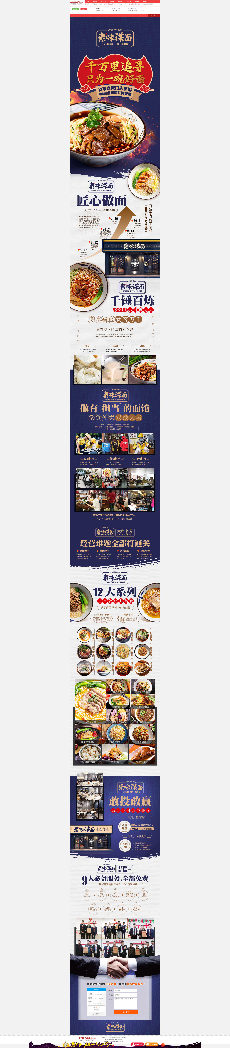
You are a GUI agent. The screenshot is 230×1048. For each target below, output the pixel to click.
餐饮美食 (95, 1)
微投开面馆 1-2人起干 (97, 4)
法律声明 (97, 1014)
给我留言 (75, 9)
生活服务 (137, 1)
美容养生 (112, 1)
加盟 (135, 8)
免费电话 (137, 1044)
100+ (119, 8)
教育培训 (145, 1)
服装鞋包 (103, 1)
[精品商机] (76, 2)
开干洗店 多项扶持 (122, 4)
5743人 (119, 10)
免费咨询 (84, 9)
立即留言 (151, 1044)
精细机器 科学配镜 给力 (134, 4)
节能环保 (128, 1)
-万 (102, 10)
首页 (88, 1)
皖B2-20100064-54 (118, 1039)
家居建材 (120, 1)
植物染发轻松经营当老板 (147, 4)
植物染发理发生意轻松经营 (110, 4)
